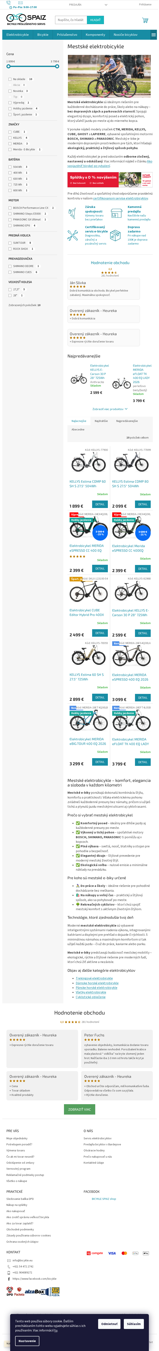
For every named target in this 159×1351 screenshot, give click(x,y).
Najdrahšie (101, 421)
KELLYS (20, 138)
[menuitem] (17, 35)
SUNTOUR (22, 243)
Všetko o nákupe (16, 1181)
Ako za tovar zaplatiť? (19, 1224)
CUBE (19, 132)
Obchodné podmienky (20, 1230)
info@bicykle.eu (23, 1260)
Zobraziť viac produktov (108, 409)
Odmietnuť (109, 1324)
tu (55, 1330)
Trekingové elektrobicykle (94, 978)
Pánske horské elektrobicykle (96, 987)
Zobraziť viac (79, 1109)
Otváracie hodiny (94, 1151)
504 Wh (20, 167)
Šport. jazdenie (25, 114)
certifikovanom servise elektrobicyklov (120, 198)
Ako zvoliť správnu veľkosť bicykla (27, 1217)
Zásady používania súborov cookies (28, 1236)
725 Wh (20, 185)
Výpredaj (21, 103)
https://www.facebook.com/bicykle (35, 1279)
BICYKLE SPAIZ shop (104, 1199)
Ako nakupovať (15, 1211)
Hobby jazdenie (25, 108)
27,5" (19, 289)
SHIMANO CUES (25, 272)
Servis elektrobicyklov (98, 1139)
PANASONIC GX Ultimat (29, 220)
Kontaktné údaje (94, 1163)
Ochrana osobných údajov (22, 1242)
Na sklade (22, 79)
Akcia (19, 85)
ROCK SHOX (23, 249)
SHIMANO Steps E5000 (29, 214)
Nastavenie (27, 1341)
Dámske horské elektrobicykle (97, 983)
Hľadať (95, 20)
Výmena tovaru (15, 1151)
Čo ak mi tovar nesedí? (20, 1157)
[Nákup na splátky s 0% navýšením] (110, 179)
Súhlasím (134, 1324)
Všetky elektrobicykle (91, 992)
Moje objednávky (17, 1139)
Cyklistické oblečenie (91, 997)
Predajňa (75, 5)
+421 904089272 (22, 1273)
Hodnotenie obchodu (110, 262)
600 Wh (20, 190)
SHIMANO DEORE (26, 266)
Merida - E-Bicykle (26, 149)
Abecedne (78, 430)
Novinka (20, 91)
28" (18, 295)
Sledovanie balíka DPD (20, 1199)
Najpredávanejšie (127, 421)
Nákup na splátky (16, 1205)
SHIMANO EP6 (24, 226)
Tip (17, 97)
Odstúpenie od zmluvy (20, 1163)
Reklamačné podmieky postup (25, 1175)
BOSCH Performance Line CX (33, 208)
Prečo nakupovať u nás (98, 1157)
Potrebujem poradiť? (19, 1145)
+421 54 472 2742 (23, 1266)
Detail (100, 504)
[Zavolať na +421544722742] (12, 3)
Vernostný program (18, 1169)
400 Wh (20, 173)
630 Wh (20, 179)
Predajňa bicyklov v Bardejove (102, 1145)
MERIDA (20, 144)
